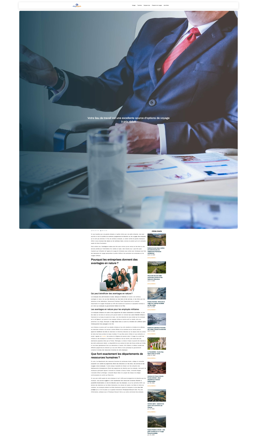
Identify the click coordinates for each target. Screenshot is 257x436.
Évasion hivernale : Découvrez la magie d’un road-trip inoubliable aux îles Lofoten (156, 303)
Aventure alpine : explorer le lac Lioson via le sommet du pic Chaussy (156, 405)
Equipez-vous (147, 5)
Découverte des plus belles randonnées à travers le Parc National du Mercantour (155, 277)
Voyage (133, 5)
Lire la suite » (152, 257)
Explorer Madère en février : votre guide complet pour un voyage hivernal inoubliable (156, 431)
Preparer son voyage (157, 5)
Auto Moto (166, 5)
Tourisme (139, 5)
